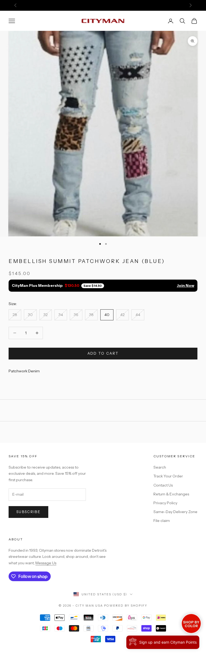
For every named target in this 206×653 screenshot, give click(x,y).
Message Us (45, 563)
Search (159, 467)
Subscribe (28, 512)
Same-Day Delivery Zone (175, 511)
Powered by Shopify (125, 605)
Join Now (185, 285)
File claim (161, 520)
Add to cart (103, 353)
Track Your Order (168, 476)
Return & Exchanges (171, 494)
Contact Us (163, 485)
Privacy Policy (165, 502)
